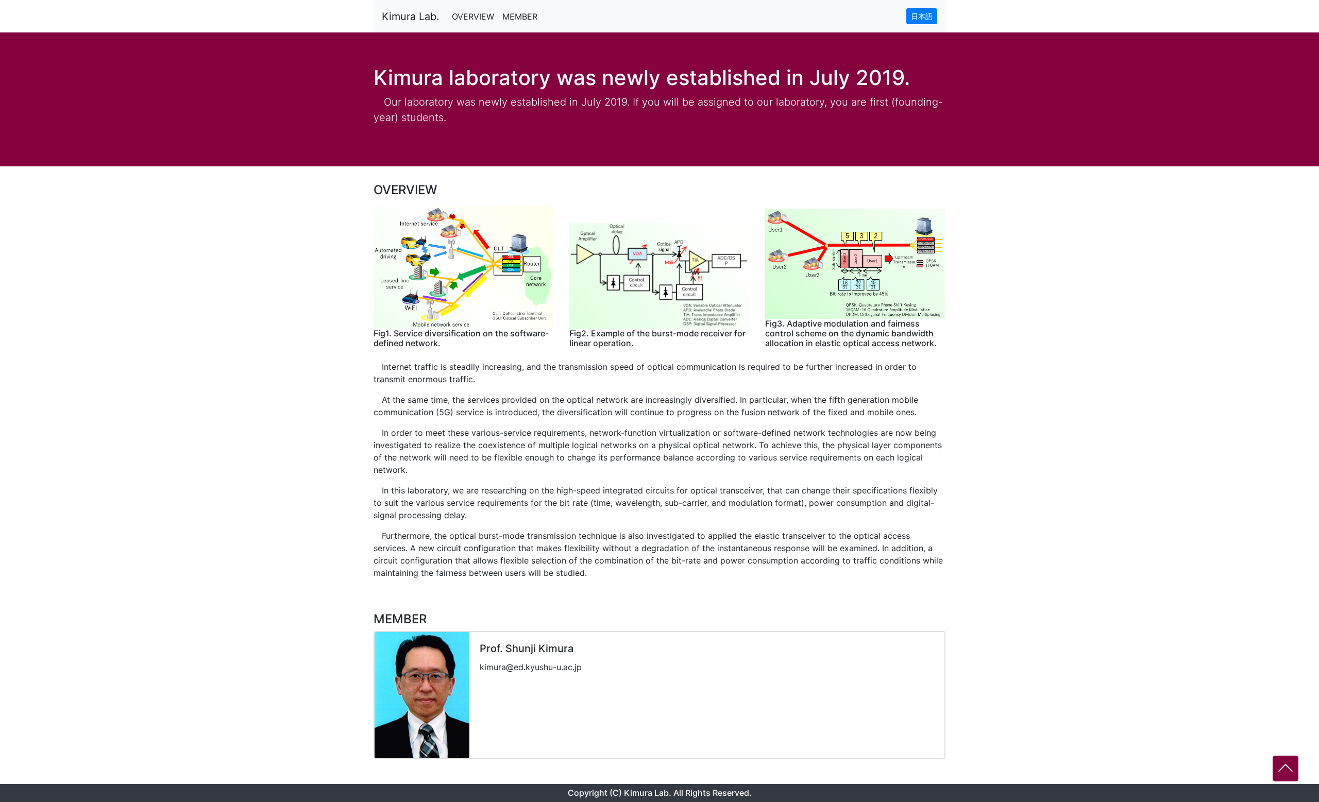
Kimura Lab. (410, 16)
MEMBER (519, 16)
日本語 (922, 16)
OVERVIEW (473, 16)
